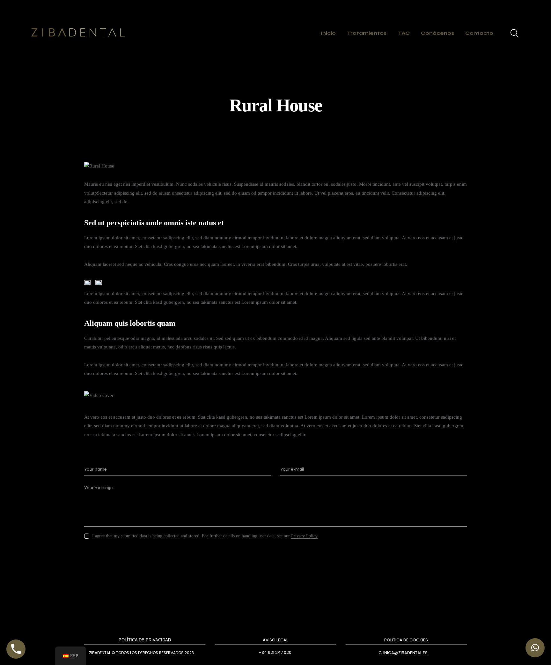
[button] (535, 647)
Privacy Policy (304, 536)
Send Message (112, 557)
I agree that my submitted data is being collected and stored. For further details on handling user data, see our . (205, 536)
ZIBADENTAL (100, 652)
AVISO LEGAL (275, 640)
